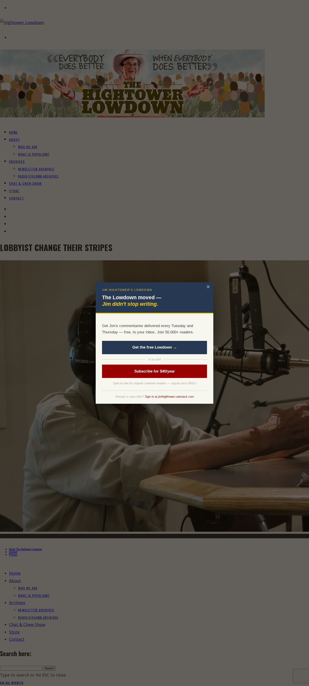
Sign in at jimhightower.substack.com (169, 396)
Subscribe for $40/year (154, 371)
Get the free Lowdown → (154, 347)
